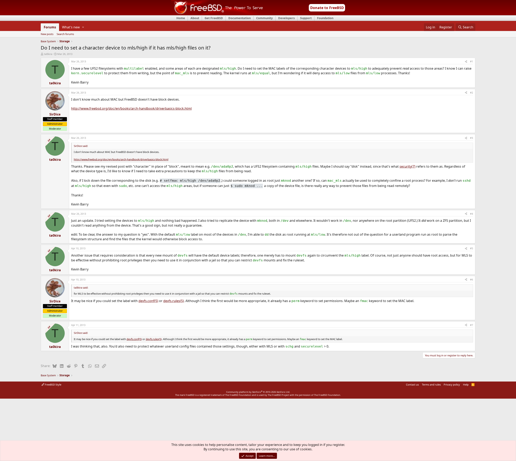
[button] (83, 27)
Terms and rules (431, 384)
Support (306, 18)
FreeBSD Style (52, 384)
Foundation (325, 18)
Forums (50, 27)
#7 (471, 325)
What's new (71, 27)
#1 (471, 61)
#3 (471, 138)
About (194, 18)
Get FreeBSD (214, 18)
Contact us (412, 384)
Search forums (65, 34)
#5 (471, 248)
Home (180, 18)
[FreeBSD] (217, 14)
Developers (286, 18)
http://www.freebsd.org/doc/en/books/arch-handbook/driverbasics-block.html (131, 108)
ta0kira (48, 54)
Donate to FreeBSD (327, 7)
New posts (47, 34)
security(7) (407, 166)
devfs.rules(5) (173, 301)
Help (466, 384)
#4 (471, 214)
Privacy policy (452, 384)
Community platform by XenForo (258, 391)
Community (264, 18)
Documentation (239, 18)
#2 (471, 92)
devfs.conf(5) (148, 301)
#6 (471, 279)
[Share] (466, 61)
